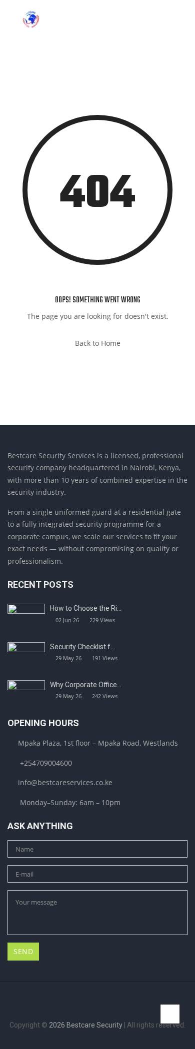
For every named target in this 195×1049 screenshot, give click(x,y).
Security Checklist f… (82, 647)
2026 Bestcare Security (85, 1025)
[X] (105, 1009)
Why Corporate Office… (86, 685)
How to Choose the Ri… (86, 608)
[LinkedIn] (89, 1009)
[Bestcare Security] (31, 19)
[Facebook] (74, 1009)
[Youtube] (121, 1009)
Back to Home (97, 343)
